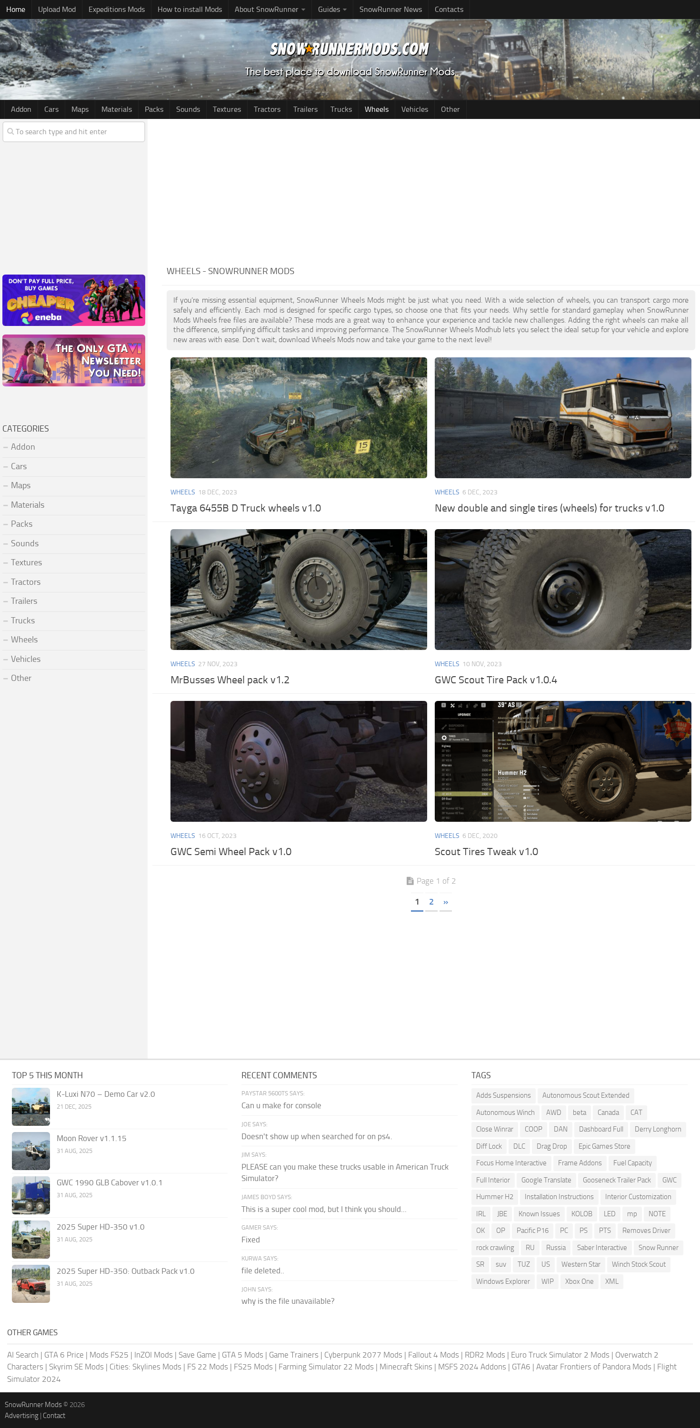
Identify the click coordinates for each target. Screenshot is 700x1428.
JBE (502, 1214)
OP (500, 1230)
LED (610, 1214)
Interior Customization (638, 1196)
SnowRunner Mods (33, 1404)
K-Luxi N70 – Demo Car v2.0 (106, 1094)
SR (480, 1264)
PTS (605, 1230)
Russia (556, 1247)
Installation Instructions (559, 1196)
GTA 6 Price (64, 1354)
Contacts (449, 9)
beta (579, 1112)
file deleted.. (262, 1270)
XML (612, 1281)
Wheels (377, 109)
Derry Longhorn (658, 1129)
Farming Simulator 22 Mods (326, 1366)
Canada (608, 1112)
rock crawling (495, 1247)
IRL (481, 1214)
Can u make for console (281, 1105)
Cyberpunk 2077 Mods (363, 1354)
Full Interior (493, 1180)
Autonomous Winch (505, 1112)
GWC (669, 1180)
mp (632, 1214)
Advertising (22, 1415)
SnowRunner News (391, 9)
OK (480, 1230)
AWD (553, 1112)
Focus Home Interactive (511, 1163)
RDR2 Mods (485, 1354)
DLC (519, 1146)
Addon (21, 109)
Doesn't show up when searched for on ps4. (316, 1136)
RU (530, 1247)
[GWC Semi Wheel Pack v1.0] (298, 761)
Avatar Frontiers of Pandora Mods (593, 1366)
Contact (54, 1415)
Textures (227, 109)
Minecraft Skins (406, 1366)
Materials (116, 109)
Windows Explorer (503, 1281)
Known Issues (539, 1214)
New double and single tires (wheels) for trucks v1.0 (549, 508)
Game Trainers (294, 1354)
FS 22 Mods (207, 1366)
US (545, 1264)
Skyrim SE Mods (76, 1366)
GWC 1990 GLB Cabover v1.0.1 (110, 1182)
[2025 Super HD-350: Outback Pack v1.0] (31, 1284)
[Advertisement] (431, 190)
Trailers (305, 109)
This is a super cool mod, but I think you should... (324, 1209)
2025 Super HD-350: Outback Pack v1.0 (126, 1271)
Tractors (267, 109)
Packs (154, 109)
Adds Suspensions (503, 1095)
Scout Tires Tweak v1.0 (486, 852)
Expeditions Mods (117, 9)
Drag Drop (552, 1146)
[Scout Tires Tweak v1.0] (563, 761)
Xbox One (579, 1281)
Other (450, 109)
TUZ (524, 1264)
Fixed (250, 1239)
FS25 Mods (253, 1366)
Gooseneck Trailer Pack (617, 1180)
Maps (80, 109)
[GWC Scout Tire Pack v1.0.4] (563, 589)
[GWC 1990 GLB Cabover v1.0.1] (31, 1195)
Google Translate (546, 1180)
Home (15, 9)
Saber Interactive (602, 1247)
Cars (51, 109)
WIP (547, 1281)
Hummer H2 (494, 1196)
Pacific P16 (533, 1230)
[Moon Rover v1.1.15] (31, 1151)
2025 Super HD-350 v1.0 (101, 1226)
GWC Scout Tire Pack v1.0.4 (496, 680)
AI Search (23, 1354)
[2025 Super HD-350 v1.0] (31, 1240)
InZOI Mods (153, 1354)
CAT (636, 1112)
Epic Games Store (604, 1146)
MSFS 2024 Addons (472, 1366)
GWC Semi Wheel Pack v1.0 (230, 852)
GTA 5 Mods (242, 1354)
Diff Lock (489, 1146)
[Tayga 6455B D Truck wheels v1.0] (298, 417)
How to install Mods (190, 9)
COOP (533, 1129)
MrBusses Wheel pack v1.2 (230, 680)
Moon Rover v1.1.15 (92, 1138)
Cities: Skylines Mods (145, 1366)
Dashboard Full (601, 1129)
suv (501, 1264)
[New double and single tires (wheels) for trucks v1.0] (563, 417)
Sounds (188, 109)
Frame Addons (580, 1163)
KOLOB (581, 1214)
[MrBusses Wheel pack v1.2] (298, 589)
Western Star (580, 1264)
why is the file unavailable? (288, 1301)
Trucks (341, 109)
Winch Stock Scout (639, 1264)
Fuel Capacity (632, 1163)
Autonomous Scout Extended (586, 1095)
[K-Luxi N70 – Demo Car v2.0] (31, 1107)
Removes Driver (646, 1230)
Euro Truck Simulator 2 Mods (560, 1354)
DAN (561, 1129)
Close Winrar (494, 1129)
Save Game (197, 1354)
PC (564, 1230)
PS (584, 1230)
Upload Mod (57, 9)
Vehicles (414, 109)
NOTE (657, 1214)
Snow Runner (659, 1247)
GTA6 (521, 1366)
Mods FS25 (109, 1354)
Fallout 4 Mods (433, 1354)
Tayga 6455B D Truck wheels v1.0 (245, 508)
